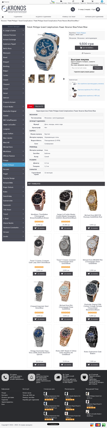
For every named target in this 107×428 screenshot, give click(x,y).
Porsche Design (9, 178)
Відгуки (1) (39, 106)
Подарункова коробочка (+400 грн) (89, 95)
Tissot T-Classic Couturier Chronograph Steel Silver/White (66, 261)
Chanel (5, 80)
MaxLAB (6, 142)
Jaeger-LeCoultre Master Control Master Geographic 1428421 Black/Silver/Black (66, 216)
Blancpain (6, 53)
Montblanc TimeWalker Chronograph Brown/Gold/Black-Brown (39, 216)
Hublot (5, 116)
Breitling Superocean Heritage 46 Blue (52, 406)
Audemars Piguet (9, 44)
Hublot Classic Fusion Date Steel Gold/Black (73, 416)
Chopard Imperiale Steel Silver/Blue (39, 307)
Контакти (5, 395)
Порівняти (87, 53)
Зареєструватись (7, 402)
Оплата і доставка (8, 397)
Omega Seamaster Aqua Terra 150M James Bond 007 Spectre (39, 352)
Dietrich (6, 98)
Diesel (5, 93)
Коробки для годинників (31, 400)
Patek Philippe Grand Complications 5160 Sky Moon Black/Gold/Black (94, 396)
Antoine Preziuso (9, 35)
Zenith (5, 236)
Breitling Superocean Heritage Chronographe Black (52, 416)
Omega (5, 160)
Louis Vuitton (8, 134)
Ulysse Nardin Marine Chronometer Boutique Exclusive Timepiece (73, 396)
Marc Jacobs (7, 138)
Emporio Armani (9, 102)
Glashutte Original (9, 111)
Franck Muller (8, 107)
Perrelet (6, 169)
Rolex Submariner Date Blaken (92, 352)
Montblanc (7, 151)
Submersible (8, 201)
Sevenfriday (7, 196)
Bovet (5, 57)
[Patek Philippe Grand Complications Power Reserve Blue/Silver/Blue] (48, 72)
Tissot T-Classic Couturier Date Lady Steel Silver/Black (39, 261)
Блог (3, 404)
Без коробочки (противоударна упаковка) (91, 83)
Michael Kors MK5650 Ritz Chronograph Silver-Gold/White (93, 261)
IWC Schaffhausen (10, 120)
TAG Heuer (7, 210)
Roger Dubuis (8, 187)
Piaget (5, 174)
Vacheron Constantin (10, 228)
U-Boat (5, 219)
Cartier (5, 75)
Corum (5, 89)
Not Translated (34, 184)
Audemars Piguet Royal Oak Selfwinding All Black (73, 406)
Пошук (4, 393)
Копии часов (27, 393)
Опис (30, 106)
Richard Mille (8, 183)
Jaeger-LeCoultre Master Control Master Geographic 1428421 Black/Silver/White (94, 414)
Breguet (6, 62)
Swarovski (7, 205)
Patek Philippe (8, 165)
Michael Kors (8, 147)
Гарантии (5, 400)
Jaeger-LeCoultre (9, 125)
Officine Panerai (9, 156)
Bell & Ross (7, 48)
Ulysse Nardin (8, 223)
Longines (6, 129)
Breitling (6, 66)
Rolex (5, 192)
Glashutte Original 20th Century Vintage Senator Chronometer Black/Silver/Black (93, 307)
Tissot (5, 214)
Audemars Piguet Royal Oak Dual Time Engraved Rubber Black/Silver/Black (94, 404)
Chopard (6, 84)
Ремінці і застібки (28, 397)
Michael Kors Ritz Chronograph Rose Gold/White (66, 307)
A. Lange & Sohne (9, 31)
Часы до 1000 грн (29, 395)
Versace (6, 232)
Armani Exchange (9, 39)
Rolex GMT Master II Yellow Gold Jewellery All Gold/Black (66, 352)
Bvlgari (5, 71)
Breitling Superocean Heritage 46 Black (52, 396)
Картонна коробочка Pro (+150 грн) (89, 89)
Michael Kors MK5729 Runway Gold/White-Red (92, 216)
